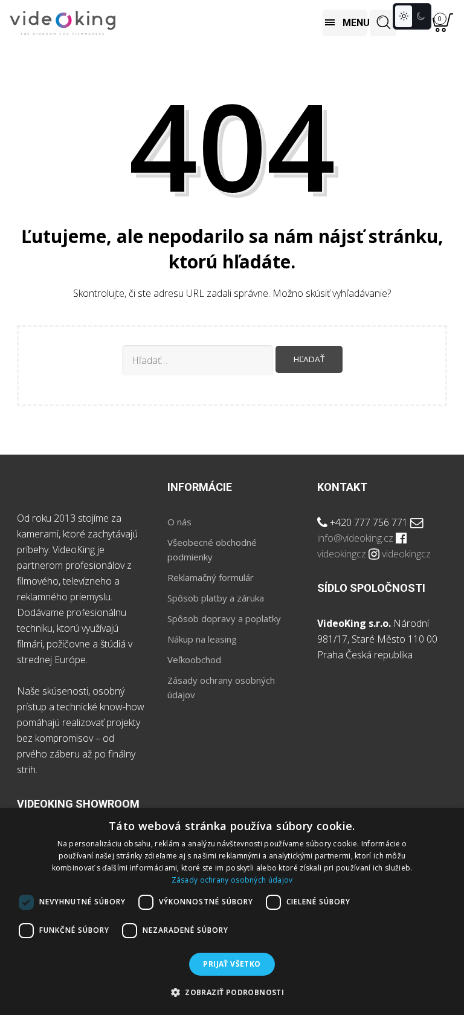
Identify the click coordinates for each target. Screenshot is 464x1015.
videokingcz (341, 553)
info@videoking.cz (355, 538)
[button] (232, 992)
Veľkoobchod (194, 659)
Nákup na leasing (202, 639)
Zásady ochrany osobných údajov (232, 880)
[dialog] (232, 911)
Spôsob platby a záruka (215, 598)
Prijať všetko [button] (231, 964)
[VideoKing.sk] (62, 23)
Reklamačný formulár (210, 577)
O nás (179, 522)
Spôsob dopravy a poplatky (224, 618)
